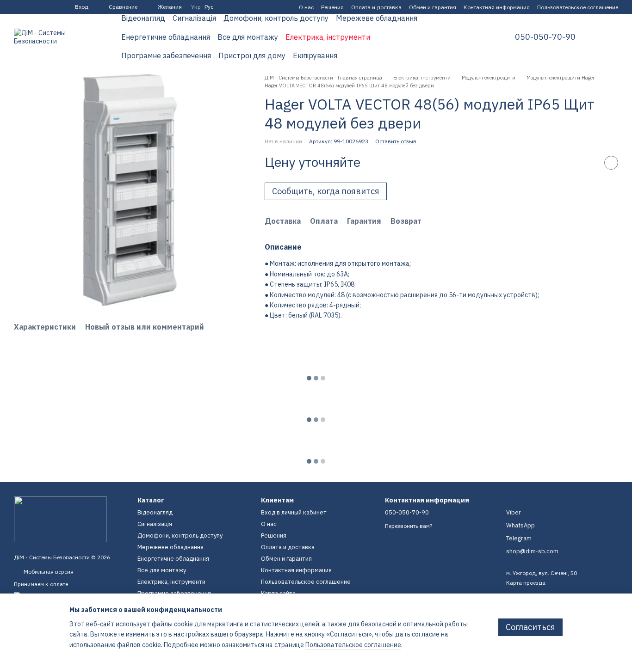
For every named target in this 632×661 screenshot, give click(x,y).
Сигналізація (194, 18)
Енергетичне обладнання (165, 37)
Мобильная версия (48, 571)
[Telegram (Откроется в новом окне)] (28, 7)
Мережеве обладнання (376, 18)
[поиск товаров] (479, 37)
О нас (306, 7)
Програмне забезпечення (166, 55)
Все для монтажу (247, 37)
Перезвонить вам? (408, 525)
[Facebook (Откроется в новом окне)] (17, 7)
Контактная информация (497, 7)
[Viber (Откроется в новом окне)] (39, 7)
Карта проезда (525, 582)
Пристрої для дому (251, 55)
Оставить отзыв (395, 141)
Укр (196, 7)
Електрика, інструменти (327, 37)
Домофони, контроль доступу (275, 18)
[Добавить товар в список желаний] (611, 163)
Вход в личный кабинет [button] (294, 512)
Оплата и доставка (376, 7)
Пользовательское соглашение (577, 7)
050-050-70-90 (545, 37)
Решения (332, 7)
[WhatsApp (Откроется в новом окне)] (51, 7)
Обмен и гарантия (432, 7)
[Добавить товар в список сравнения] (588, 163)
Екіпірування (315, 55)
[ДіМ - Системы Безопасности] (60, 518)
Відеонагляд (143, 18)
